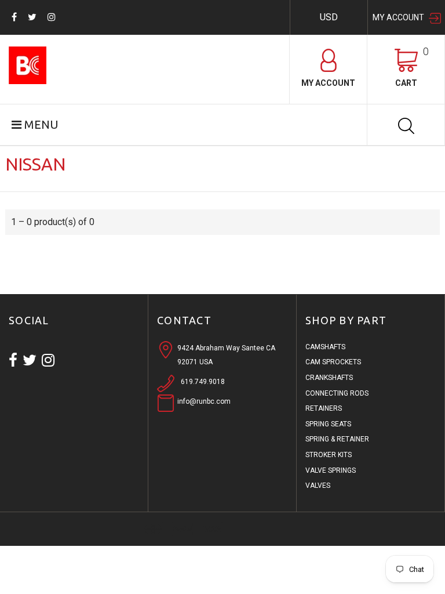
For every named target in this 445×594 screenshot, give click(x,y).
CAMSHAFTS (325, 347)
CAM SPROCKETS (333, 362)
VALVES (317, 485)
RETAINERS (323, 408)
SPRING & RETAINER (337, 439)
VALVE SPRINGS (330, 470)
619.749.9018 (203, 382)
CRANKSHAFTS (329, 378)
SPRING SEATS (328, 424)
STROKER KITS (328, 455)
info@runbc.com (204, 401)
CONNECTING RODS (337, 393)
